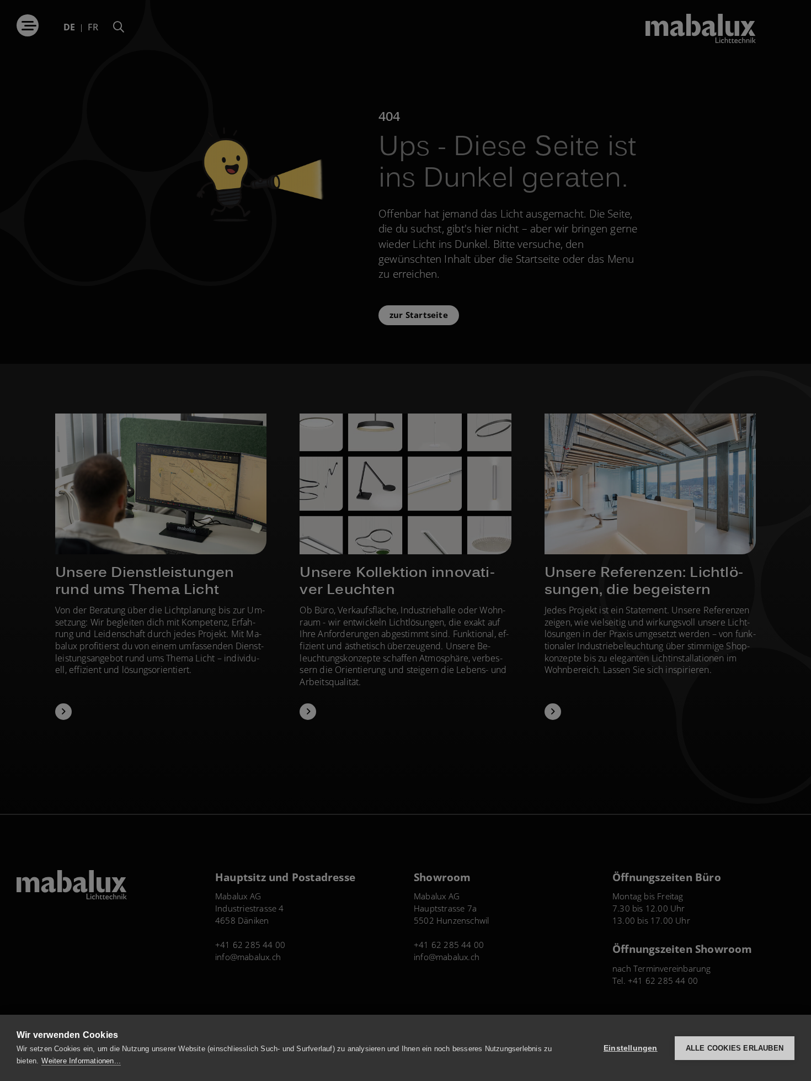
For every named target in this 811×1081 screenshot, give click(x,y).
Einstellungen (631, 1048)
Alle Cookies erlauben (734, 1048)
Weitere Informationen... (81, 1061)
